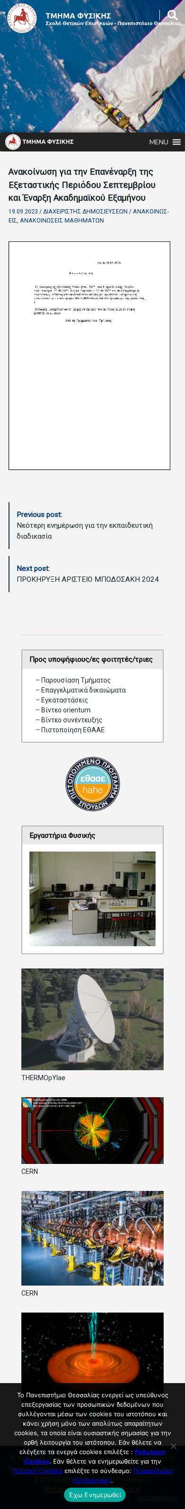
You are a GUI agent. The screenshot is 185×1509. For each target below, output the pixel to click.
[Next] (136, 898)
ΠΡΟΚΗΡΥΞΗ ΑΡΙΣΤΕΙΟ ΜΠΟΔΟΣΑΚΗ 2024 (88, 574)
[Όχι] (173, 1446)
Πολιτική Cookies (37, 1470)
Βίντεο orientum (66, 710)
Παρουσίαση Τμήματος (76, 680)
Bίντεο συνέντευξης (71, 720)
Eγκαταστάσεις (64, 700)
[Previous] (48, 898)
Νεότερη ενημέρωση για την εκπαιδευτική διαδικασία (85, 525)
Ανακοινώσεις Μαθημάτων (62, 220)
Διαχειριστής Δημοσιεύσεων (85, 211)
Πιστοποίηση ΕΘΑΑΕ (72, 730)
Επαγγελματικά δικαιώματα (83, 690)
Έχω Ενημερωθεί (95, 1495)
